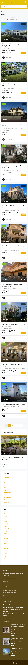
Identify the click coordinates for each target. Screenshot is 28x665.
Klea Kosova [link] (8, 179)
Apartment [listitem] (6, 477)
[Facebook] (11, 663)
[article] (14, 452)
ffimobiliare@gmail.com (10, 578)
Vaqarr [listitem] (5, 553)
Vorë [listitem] (5, 558)
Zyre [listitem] (5, 487)
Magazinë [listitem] (6, 502)
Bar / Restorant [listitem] (7, 497)
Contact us (5, 581)
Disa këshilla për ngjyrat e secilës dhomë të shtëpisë (13, 614)
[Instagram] (14, 663)
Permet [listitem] (5, 551)
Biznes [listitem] (5, 500)
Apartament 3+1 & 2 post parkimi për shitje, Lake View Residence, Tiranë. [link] (18, 626)
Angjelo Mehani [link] (9, 139)
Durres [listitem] (5, 516)
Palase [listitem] (5, 526)
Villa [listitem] (5, 485)
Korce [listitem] (5, 531)
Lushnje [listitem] (6, 538)
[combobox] (16, 19)
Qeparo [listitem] (5, 561)
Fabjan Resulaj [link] (8, 57)
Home (4, 11)
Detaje (23, 52)
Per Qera (23, 145)
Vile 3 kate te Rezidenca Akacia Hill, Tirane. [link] (13, 404)
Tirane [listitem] (5, 514)
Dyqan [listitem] (5, 490)
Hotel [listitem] (5, 495)
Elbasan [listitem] (6, 548)
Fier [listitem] (5, 541)
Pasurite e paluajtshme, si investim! (11, 604)
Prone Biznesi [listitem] (7, 480)
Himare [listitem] (5, 546)
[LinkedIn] (17, 663)
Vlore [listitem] (5, 536)
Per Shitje (23, 185)
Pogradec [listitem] (6, 556)
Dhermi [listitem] (5, 521)
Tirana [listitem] (5, 518)
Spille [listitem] (5, 543)
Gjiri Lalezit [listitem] (6, 528)
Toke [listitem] (5, 482)
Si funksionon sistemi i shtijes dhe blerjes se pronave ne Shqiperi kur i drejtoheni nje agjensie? (13, 609)
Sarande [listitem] (6, 523)
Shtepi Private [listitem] (7, 492)
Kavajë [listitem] (5, 533)
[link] (14, 32)
